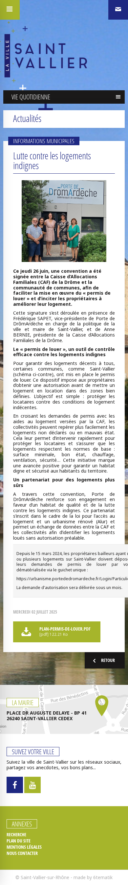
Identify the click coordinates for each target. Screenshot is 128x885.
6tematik (103, 877)
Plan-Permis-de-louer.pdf (65, 631)
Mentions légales (24, 847)
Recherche (16, 835)
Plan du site (19, 841)
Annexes (22, 823)
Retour (108, 660)
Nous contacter (22, 853)
